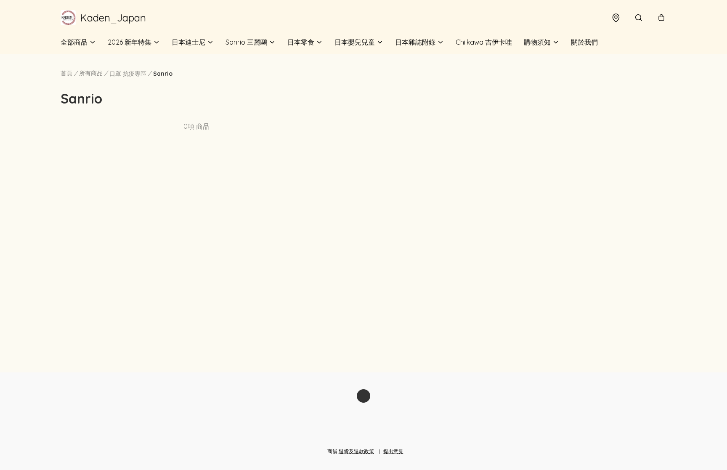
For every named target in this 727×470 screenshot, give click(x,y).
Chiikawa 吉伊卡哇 (484, 42)
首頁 (66, 73)
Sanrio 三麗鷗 (246, 42)
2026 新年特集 (129, 42)
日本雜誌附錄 (415, 42)
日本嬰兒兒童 (354, 42)
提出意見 (393, 451)
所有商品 (91, 73)
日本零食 (300, 42)
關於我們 (584, 42)
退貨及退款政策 (356, 451)
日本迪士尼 (188, 42)
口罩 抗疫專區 (127, 73)
